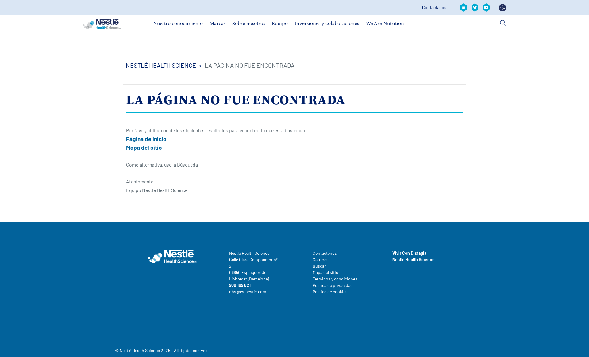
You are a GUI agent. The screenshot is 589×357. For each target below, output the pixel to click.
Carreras (321, 259)
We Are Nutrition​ (385, 23)
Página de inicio (146, 138)
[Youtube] (486, 7)
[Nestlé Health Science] (102, 23)
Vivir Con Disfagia (409, 253)
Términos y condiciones (335, 278)
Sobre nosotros (248, 23)
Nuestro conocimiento (178, 23)
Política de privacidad (333, 285)
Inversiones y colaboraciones (326, 23)
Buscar (319, 266)
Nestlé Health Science (161, 65)
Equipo (280, 23)
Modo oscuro (502, 7)
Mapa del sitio (144, 147)
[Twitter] (475, 7)
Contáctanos (434, 7)
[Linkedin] (463, 7)
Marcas (217, 23)
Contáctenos (325, 253)
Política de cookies (330, 291)
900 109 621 (240, 285)
